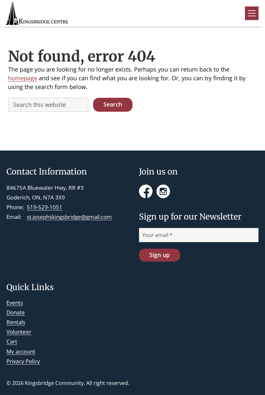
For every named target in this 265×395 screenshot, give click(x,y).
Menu (252, 13)
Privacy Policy (23, 361)
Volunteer (18, 331)
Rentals (15, 322)
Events (14, 302)
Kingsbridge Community (54, 383)
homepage (22, 78)
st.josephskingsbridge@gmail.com (69, 216)
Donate (15, 312)
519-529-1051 (44, 207)
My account (20, 351)
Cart (11, 341)
